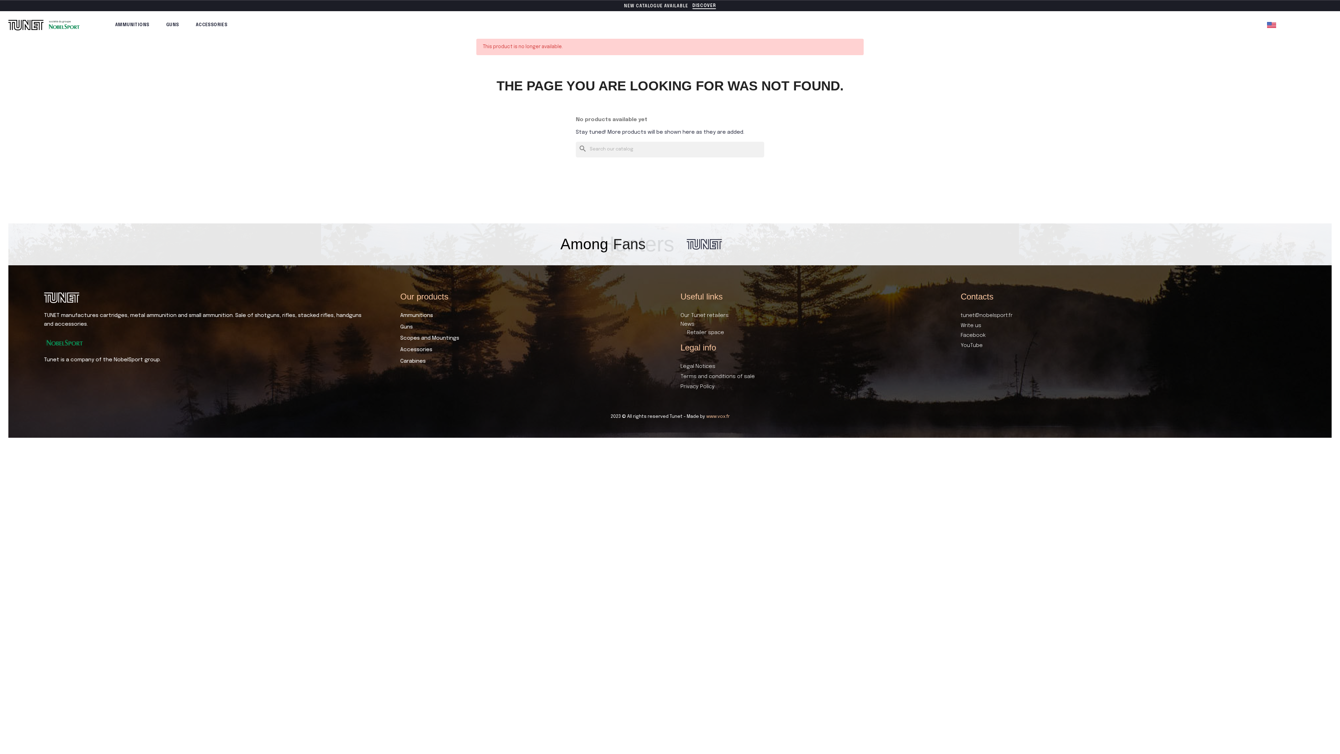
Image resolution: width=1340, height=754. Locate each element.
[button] (704, 6)
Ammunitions (132, 25)
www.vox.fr (718, 416)
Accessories (211, 25)
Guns (172, 25)
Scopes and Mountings (429, 338)
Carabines (413, 361)
